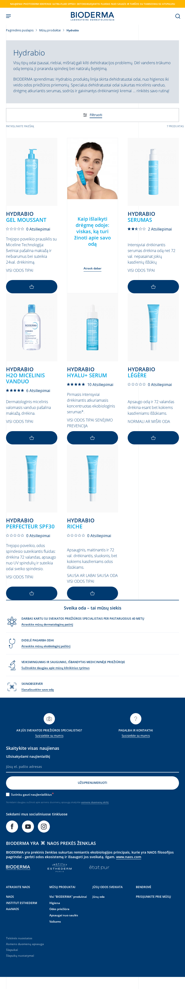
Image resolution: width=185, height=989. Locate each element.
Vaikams (55, 921)
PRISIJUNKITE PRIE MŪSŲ (153, 897)
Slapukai (12, 950)
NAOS (10, 897)
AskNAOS (12, 909)
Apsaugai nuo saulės (63, 915)
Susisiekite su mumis (49, 736)
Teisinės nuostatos (19, 938)
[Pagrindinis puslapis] (92, 16)
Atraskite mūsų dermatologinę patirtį (47, 624)
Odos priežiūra (59, 909)
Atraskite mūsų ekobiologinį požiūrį (45, 646)
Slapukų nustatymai (20, 956)
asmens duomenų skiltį (95, 802)
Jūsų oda (98, 897)
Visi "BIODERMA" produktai (68, 897)
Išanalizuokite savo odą (37, 689)
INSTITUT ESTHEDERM (21, 903)
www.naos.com (128, 857)
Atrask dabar (93, 268)
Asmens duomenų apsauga (25, 944)
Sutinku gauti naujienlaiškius (31, 795)
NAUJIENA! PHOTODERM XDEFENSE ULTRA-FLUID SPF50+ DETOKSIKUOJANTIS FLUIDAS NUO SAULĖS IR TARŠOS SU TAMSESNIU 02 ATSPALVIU (92, 4)
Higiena (54, 903)
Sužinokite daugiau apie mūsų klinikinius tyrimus (55, 668)
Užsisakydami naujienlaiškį (28, 756)
